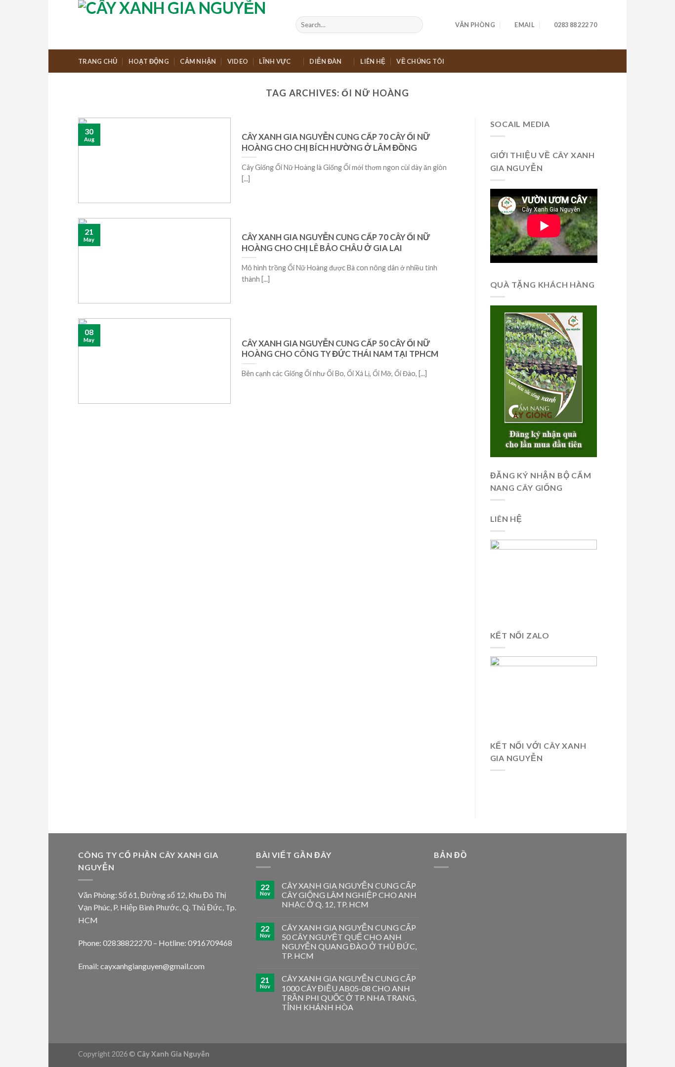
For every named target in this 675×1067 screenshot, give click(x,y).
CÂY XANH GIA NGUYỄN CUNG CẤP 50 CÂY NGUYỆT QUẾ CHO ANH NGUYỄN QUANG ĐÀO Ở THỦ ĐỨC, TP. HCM (349, 942)
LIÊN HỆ (372, 61)
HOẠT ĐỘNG (148, 61)
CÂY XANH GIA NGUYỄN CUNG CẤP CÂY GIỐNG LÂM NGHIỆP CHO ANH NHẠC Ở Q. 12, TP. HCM (349, 895)
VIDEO (237, 61)
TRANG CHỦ (97, 61)
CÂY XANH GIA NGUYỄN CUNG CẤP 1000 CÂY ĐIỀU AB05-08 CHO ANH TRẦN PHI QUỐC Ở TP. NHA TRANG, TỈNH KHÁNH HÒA (349, 993)
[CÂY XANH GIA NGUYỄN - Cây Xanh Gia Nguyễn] (179, 24)
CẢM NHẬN (198, 61)
